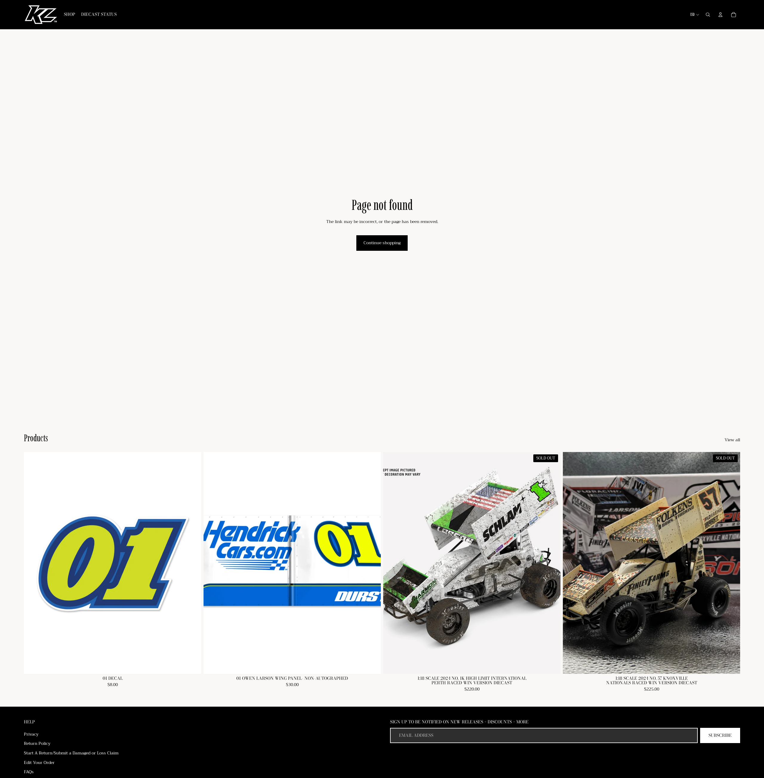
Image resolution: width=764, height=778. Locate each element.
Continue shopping (382, 242)
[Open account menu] (720, 14)
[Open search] (707, 14)
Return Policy (37, 743)
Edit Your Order (39, 762)
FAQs (29, 771)
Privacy (31, 734)
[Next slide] (731, 562)
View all (732, 440)
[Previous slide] (572, 562)
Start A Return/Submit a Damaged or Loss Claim (71, 753)
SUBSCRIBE (720, 735)
